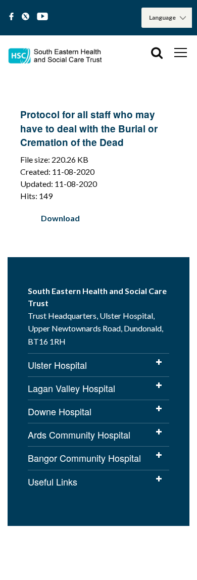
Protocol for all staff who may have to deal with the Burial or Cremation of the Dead (89, 128)
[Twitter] (25, 17)
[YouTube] (42, 17)
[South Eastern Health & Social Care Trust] (55, 52)
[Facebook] (11, 17)
